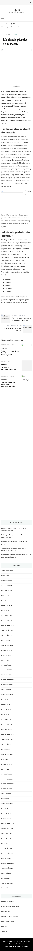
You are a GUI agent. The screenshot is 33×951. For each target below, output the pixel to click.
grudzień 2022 (7, 724)
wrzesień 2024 (7, 630)
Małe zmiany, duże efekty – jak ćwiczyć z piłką (14, 543)
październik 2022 (7, 734)
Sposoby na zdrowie (9, 916)
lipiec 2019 (5, 878)
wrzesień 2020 (7, 829)
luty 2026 (5, 576)
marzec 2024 (6, 655)
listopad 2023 (6, 675)
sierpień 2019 (6, 873)
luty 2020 (5, 843)
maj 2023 (4, 700)
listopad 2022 (6, 729)
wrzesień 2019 (7, 868)
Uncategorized (7, 921)
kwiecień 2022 (6, 764)
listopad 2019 (6, 858)
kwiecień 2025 (6, 605)
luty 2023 (5, 715)
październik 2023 (7, 680)
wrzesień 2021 (7, 789)
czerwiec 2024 (7, 645)
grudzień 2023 (7, 670)
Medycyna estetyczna (10, 907)
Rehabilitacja (7, 912)
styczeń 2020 (6, 848)
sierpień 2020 (6, 833)
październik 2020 (7, 824)
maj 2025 (4, 601)
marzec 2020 (6, 838)
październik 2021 (7, 784)
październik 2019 (7, 863)
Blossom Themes (10, 946)
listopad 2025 (6, 591)
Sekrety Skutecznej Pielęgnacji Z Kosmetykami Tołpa (8, 384)
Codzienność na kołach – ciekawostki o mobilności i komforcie (14, 549)
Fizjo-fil (17, 10)
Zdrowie (15, 34)
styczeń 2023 (6, 719)
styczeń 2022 (6, 774)
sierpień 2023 (6, 690)
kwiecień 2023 (6, 705)
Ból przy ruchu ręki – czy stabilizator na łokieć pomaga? (14, 536)
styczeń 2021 (6, 819)
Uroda (4, 926)
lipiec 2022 (5, 749)
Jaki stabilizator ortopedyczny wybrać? (9, 368)
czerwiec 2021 (7, 804)
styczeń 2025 (6, 615)
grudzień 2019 (7, 853)
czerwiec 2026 (7, 571)
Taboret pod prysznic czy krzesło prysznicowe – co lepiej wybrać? (10, 353)
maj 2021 (4, 809)
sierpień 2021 (6, 794)
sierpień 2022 (6, 744)
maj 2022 (4, 759)
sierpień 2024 (6, 635)
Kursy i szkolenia (8, 902)
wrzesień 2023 (7, 685)
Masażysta (16, 86)
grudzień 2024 (7, 620)
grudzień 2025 (7, 586)
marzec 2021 (6, 814)
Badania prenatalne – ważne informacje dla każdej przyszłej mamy (16, 556)
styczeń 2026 (6, 581)
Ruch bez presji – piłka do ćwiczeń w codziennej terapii (13, 529)
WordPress (24, 946)
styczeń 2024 (6, 665)
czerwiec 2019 (7, 883)
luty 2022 (5, 769)
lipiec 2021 (5, 799)
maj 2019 (4, 888)
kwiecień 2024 (6, 650)
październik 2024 (7, 625)
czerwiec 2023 (7, 695)
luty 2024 (5, 660)
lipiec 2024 (5, 640)
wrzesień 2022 (7, 739)
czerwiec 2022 (7, 754)
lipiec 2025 (5, 596)
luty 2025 (5, 610)
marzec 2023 (6, 710)
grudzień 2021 (7, 779)
